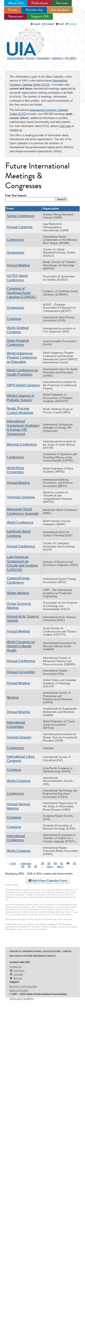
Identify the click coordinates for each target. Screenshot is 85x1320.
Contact (49, 24)
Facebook (19, 970)
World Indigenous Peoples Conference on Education (22, 358)
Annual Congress (19, 227)
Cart (61, 24)
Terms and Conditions (21, 998)
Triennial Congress (21, 497)
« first (12, 863)
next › (50, 866)
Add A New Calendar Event (49, 880)
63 (74, 863)
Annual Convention (21, 672)
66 (35, 866)
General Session (19, 737)
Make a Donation (18, 990)
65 (29, 866)
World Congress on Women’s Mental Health (21, 646)
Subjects (57, 58)
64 (22, 866)
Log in (36, 24)
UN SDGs (71, 58)
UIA (20, 40)
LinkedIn (18, 974)
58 (42, 863)
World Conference (20, 522)
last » (60, 866)
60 (55, 863)
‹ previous (25, 863)
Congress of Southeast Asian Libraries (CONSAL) (21, 293)
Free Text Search (15, 195)
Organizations (15, 58)
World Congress (19, 781)
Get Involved (59, 9)
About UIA (15, 3)
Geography (43, 58)
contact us (15, 129)
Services (62, 3)
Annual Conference (21, 546)
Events (13, 9)
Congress (14, 319)
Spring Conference (20, 216)
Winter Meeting (18, 593)
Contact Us (15, 966)
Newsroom (15, 16)
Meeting (13, 697)
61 (61, 863)
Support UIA (40, 16)
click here (65, 126)
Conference (15, 240)
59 (48, 863)
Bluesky (17, 978)
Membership (34, 9)
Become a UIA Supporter (23, 986)
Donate (72, 24)
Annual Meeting (18, 265)
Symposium (15, 252)
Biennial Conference (22, 444)
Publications (39, 3)
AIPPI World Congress (23, 385)
